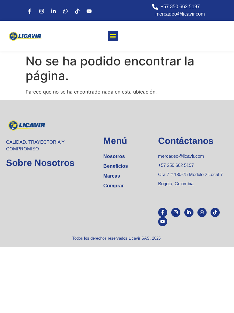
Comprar (113, 185)
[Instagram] (41, 11)
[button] (113, 36)
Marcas (111, 176)
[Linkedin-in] (53, 11)
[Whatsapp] (65, 11)
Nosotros (114, 156)
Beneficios (115, 166)
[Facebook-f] (29, 11)
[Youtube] (89, 11)
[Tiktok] (77, 11)
